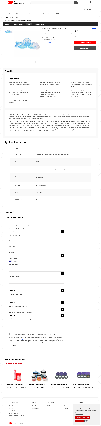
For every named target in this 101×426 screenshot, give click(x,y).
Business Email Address (16, 235)
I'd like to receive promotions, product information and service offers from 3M (33, 334)
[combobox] (10, 261)
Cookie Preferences (35, 422)
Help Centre (66, 405)
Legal (15, 422)
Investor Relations (12, 410)
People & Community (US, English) (16, 415)
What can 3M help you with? (17, 229)
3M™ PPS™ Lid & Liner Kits (36, 387)
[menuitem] (7, 24)
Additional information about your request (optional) (24, 319)
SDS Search (49, 405)
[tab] (15, 363)
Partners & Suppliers (13, 413)
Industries (19, 9)
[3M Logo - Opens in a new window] (17, 2)
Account (88, 9)
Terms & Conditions (26, 422)
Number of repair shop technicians (19, 306)
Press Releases (35, 408)
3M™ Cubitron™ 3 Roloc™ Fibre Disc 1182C (60, 388)
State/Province (13, 288)
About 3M (11, 405)
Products (10, 9)
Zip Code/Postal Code (15, 294)
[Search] (76, 2)
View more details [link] (46, 42)
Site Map (66, 408)
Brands (27, 9)
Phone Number (13, 258)
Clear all (94, 28)
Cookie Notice (79, 414)
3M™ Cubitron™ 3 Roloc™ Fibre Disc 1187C (83, 388)
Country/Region (13, 270)
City (10, 282)
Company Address (14, 276)
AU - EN (87, 2)
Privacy (19, 422)
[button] (90, 421)
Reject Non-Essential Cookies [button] (83, 417)
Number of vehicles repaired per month (20, 312)
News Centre (35, 405)
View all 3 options (86, 42)
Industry (11, 300)
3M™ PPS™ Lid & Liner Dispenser (16, 387)
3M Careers (11, 408)
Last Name (12, 246)
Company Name (13, 264)
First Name (12, 241)
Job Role (11, 252)
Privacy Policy (22, 339)
